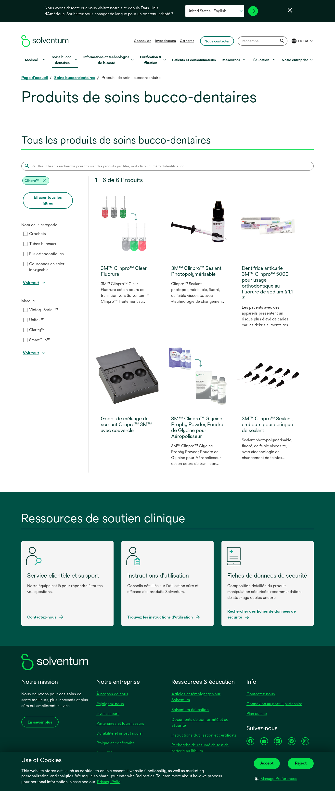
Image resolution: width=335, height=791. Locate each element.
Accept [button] (266, 763)
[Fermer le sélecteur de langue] (289, 10)
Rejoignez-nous (110, 703)
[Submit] (282, 41)
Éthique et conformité (115, 743)
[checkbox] (25, 234)
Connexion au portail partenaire (274, 703)
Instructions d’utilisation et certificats (203, 735)
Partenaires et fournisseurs (120, 723)
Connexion (142, 41)
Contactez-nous (260, 694)
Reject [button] (301, 763)
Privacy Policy (110, 782)
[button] (276, 779)
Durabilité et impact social (119, 733)
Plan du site (256, 713)
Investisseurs (165, 41)
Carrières (187, 41)
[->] (253, 11)
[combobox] (262, 41)
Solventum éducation (190, 709)
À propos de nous (112, 694)
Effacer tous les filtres (48, 200)
